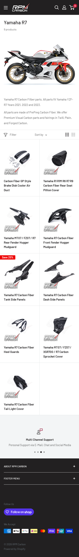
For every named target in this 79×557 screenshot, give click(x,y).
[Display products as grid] (67, 134)
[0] (72, 7)
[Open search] (57, 7)
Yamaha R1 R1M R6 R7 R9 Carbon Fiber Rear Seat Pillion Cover (58, 185)
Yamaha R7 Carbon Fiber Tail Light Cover (19, 406)
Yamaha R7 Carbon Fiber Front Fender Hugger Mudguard (58, 242)
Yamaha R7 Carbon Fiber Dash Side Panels (58, 297)
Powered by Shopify (14, 548)
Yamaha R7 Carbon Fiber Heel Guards (19, 349)
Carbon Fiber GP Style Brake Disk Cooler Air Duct (17, 185)
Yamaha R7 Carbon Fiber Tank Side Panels (19, 297)
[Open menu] (6, 7)
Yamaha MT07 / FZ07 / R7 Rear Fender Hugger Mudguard (19, 242)
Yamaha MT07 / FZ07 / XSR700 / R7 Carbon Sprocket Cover (57, 352)
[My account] (64, 7)
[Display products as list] (73, 134)
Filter (13, 134)
